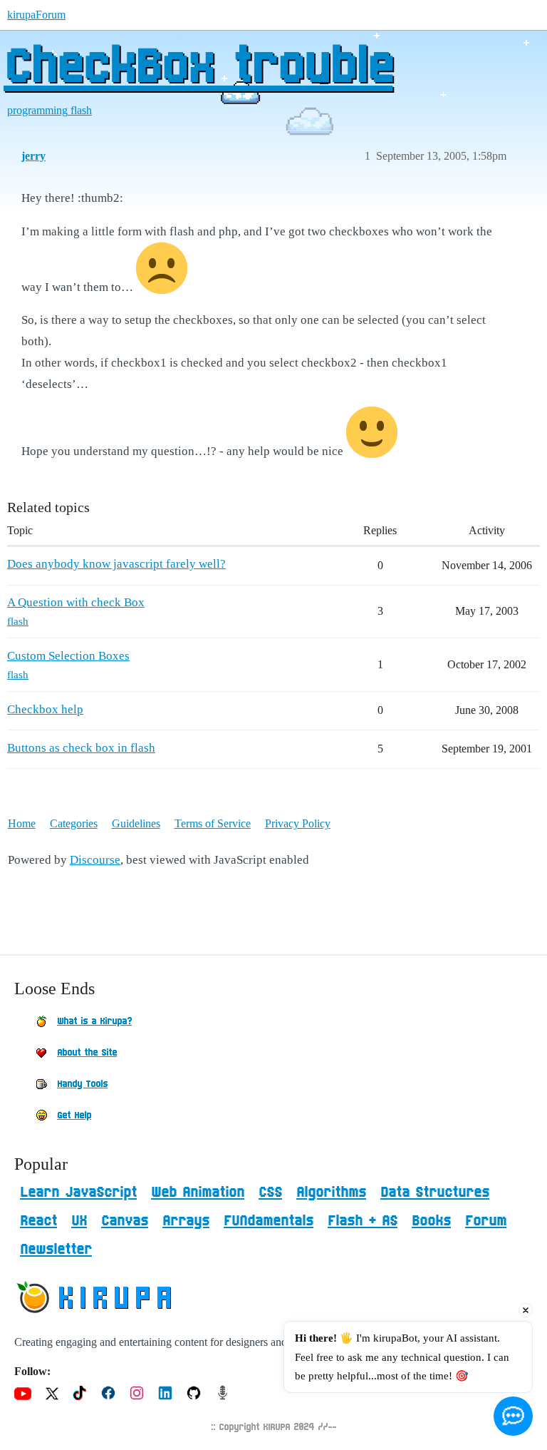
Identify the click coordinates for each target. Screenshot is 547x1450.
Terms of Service (212, 823)
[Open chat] (513, 1416)
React (38, 1221)
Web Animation (197, 1192)
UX (79, 1221)
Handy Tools (82, 1084)
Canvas (124, 1221)
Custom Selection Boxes (68, 656)
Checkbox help (45, 709)
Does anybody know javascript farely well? (116, 564)
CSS (270, 1192)
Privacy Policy (297, 823)
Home (22, 823)
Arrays (185, 1221)
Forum (485, 1221)
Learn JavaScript (78, 1192)
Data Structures (434, 1192)
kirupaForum (36, 15)
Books (431, 1221)
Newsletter (56, 1249)
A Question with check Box (76, 602)
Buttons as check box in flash (81, 748)
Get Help (74, 1115)
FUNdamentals (268, 1221)
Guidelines (136, 823)
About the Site (87, 1052)
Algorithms (331, 1192)
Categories (74, 823)
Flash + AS (362, 1221)
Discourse (95, 860)
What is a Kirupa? (94, 1021)
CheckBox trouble (198, 67)
